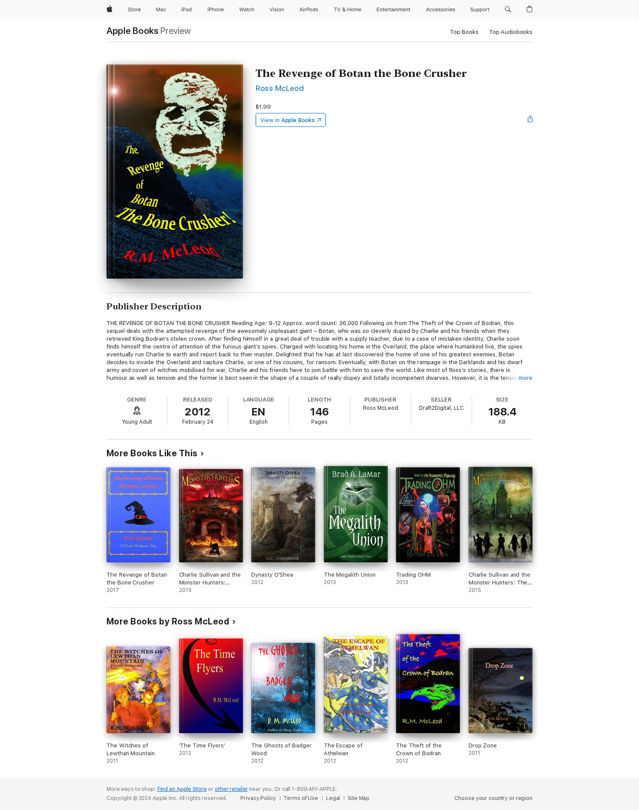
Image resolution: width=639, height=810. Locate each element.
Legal (333, 798)
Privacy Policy (258, 798)
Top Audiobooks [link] (510, 32)
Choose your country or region (493, 798)
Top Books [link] (464, 32)
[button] (508, 9)
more (525, 378)
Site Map (358, 798)
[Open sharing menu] (530, 120)
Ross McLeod (280, 88)
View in (287, 120)
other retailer (231, 789)
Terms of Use (300, 798)
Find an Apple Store (182, 789)
